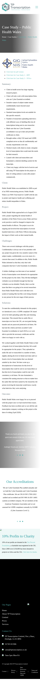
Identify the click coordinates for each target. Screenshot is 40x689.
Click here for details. (30, 549)
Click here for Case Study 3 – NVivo (18, 78)
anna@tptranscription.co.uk (16, 646)
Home (4, 37)
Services (5, 621)
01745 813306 (10, 641)
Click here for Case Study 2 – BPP (18, 75)
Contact (4, 668)
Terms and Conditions (34, 668)
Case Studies (12, 37)
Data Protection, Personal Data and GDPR (23, 668)
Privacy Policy (13, 668)
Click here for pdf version (15, 72)
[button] (17, 455)
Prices (4, 617)
